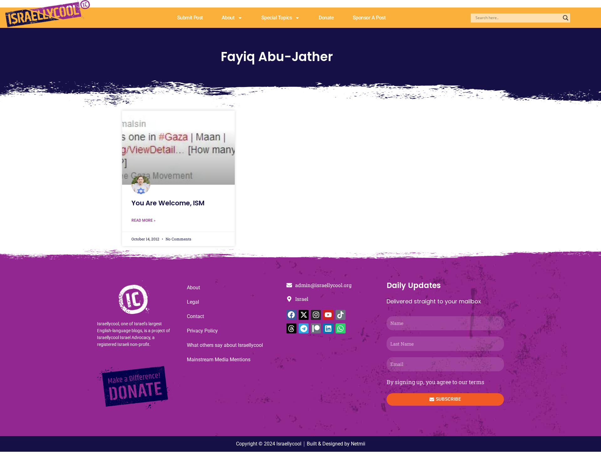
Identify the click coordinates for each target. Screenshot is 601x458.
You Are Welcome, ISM (167, 203)
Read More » (143, 220)
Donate (326, 18)
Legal (193, 302)
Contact (195, 316)
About (228, 18)
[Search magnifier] (565, 17)
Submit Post (190, 18)
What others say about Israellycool (225, 345)
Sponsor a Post (369, 18)
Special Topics (276, 18)
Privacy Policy (202, 331)
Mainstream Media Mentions (218, 360)
